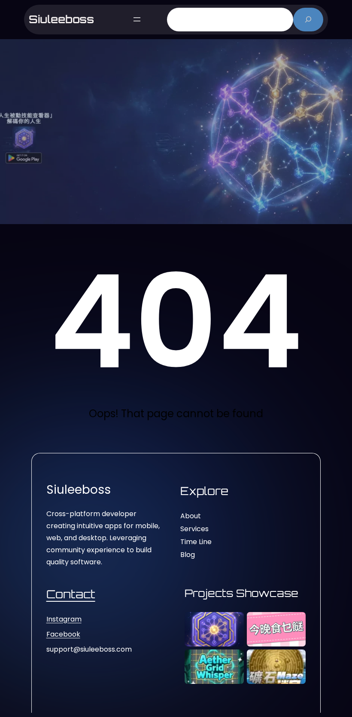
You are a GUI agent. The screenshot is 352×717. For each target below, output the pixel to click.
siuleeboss (61, 19)
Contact (70, 594)
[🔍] (308, 19)
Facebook (63, 634)
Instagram (64, 619)
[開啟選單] (137, 19)
